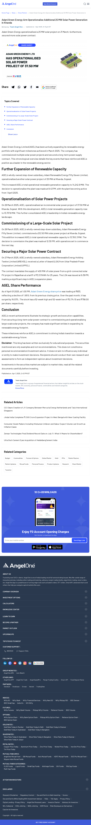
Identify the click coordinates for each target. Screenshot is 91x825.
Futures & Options (32, 458)
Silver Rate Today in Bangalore (40, 737)
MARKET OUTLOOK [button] (10, 628)
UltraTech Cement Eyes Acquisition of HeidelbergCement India (30, 440)
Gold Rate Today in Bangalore (38, 730)
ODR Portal (44, 806)
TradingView (40, 687)
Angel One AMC (9, 673)
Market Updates (10, 464)
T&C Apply (54, 799)
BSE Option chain (10, 720)
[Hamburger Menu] (88, 4)
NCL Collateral (8, 806)
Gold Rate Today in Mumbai (14, 727)
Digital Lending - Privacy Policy (14, 802)
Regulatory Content (27, 795)
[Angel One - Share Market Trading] (9, 4)
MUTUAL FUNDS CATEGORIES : (14, 764)
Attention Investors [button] (12, 780)
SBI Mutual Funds (29, 756)
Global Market (46, 458)
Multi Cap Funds (10, 769)
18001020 (10, 651)
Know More (19, 388)
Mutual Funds (24, 464)
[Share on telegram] (13, 87)
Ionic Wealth (20, 673)
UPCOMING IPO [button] (8, 634)
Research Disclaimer (10, 795)
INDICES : (6, 698)
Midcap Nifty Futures (40, 710)
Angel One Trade (21, 680)
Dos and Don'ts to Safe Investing (48, 795)
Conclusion (10, 129)
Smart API (64, 680)
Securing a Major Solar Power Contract (20, 120)
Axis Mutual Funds (44, 756)
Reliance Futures (57, 710)
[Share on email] (37, 87)
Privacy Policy (65, 799)
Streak (24, 687)
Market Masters (73, 458)
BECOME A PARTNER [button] (10, 622)
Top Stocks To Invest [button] (12, 641)
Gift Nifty (29, 703)
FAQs (46, 799)
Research (65, 464)
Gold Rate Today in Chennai (56, 727)
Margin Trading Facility (50, 680)
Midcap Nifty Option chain (49, 717)
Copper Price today (11, 747)
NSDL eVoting (33, 806)
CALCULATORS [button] (8, 603)
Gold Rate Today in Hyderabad (15, 730)
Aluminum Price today (29, 747)
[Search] (85, 4)
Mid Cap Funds (71, 766)
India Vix (20, 703)
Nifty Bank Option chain (29, 717)
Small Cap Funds (33, 766)
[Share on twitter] (25, 87)
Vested (31, 687)
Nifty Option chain (10, 717)
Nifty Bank (16, 700)
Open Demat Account (50, 4)
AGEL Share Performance (15, 125)
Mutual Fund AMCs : (11, 754)
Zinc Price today (46, 747)
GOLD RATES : (8, 725)
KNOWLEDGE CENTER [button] (11, 609)
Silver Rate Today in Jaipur (13, 739)
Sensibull (7, 687)
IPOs (63, 458)
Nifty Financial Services (31, 700)
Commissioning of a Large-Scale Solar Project (22, 116)
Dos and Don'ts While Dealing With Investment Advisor (22, 799)
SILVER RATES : (8, 734)
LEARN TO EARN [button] (9, 616)
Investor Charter (54, 802)
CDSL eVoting (20, 806)
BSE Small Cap (9, 703)
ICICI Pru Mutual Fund (78, 756)
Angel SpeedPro (35, 680)
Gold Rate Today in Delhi (35, 727)
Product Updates (53, 464)
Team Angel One (16, 27)
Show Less (12, 134)
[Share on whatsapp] (19, 87)
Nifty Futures (9, 710)
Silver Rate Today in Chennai (64, 737)
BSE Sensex (74, 700)
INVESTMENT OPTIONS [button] (11, 598)
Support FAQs (23, 651)
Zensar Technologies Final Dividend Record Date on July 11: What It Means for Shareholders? (43, 433)
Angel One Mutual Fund (12, 756)
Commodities (18, 458)
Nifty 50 (7, 700)
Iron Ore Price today (78, 747)
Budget (7, 458)
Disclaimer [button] (7, 789)
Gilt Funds (60, 766)
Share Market (76, 464)
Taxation (8, 470)
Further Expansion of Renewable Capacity (21, 107)
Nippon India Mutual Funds (13, 759)
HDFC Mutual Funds (61, 756)
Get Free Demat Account (45, 822)
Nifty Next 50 (48, 700)
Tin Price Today (9, 749)
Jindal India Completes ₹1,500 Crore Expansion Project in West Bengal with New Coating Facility (45, 417)
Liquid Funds (20, 766)
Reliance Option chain (70, 717)
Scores (65, 795)
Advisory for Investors (70, 802)
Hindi (56, 458)
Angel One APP (9, 680)
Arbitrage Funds (48, 766)
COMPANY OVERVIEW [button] (11, 592)
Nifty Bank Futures (23, 710)
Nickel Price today (61, 747)
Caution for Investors (10, 809)
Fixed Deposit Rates (77, 680)
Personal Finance (38, 464)
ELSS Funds (8, 766)
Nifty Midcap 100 (61, 700)
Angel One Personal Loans (36, 802)
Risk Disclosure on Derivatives (61, 806)
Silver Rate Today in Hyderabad (15, 737)
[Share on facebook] (31, 87)
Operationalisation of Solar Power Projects (21, 111)
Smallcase (15, 687)
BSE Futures (70, 710)
